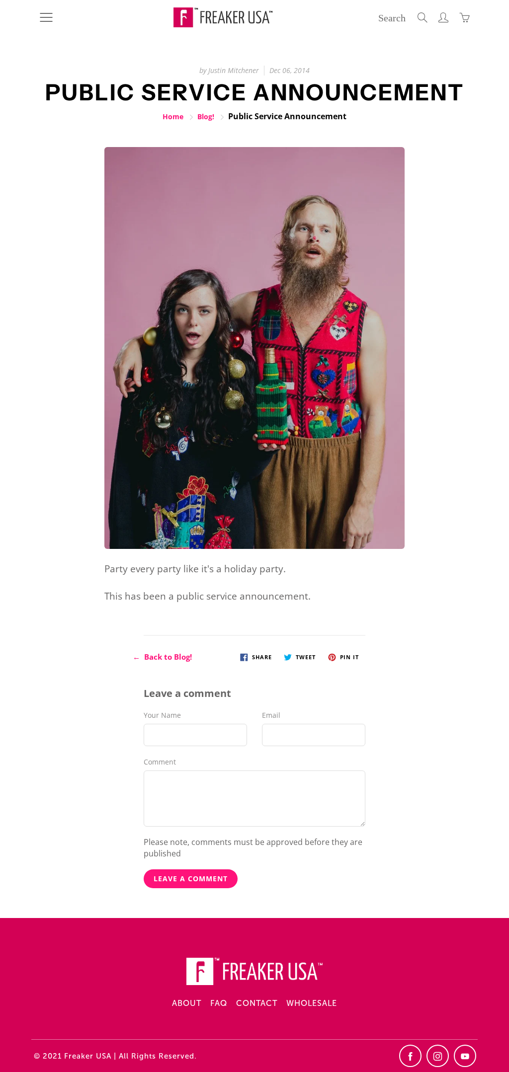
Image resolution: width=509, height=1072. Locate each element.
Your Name (162, 715)
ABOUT (186, 1003)
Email (271, 715)
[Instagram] (437, 1056)
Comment (160, 761)
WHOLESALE (311, 1003)
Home (173, 116)
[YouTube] (465, 1056)
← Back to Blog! (162, 657)
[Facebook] (410, 1056)
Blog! (205, 116)
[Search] (422, 17)
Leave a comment (191, 878)
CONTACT (256, 1003)
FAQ (218, 1003)
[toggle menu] (46, 17)
